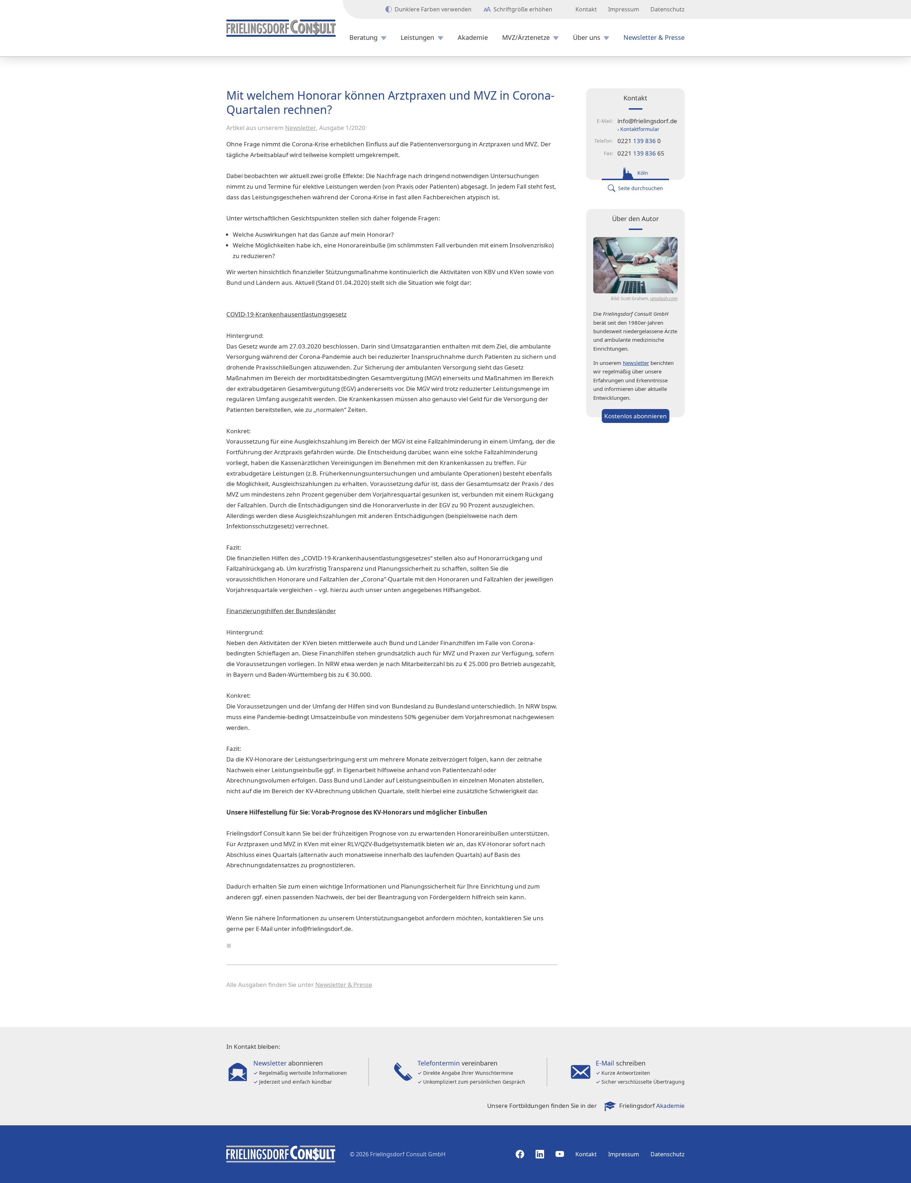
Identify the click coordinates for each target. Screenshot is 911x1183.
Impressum (623, 9)
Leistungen (417, 37)
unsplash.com (664, 298)
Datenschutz (668, 9)
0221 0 (639, 141)
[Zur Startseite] (281, 28)
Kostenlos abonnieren (635, 416)
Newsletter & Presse (654, 37)
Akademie (473, 37)
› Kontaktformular (638, 129)
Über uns (586, 37)
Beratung (363, 37)
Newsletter (300, 128)
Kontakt (586, 9)
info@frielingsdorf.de (647, 121)
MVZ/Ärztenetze (526, 37)
